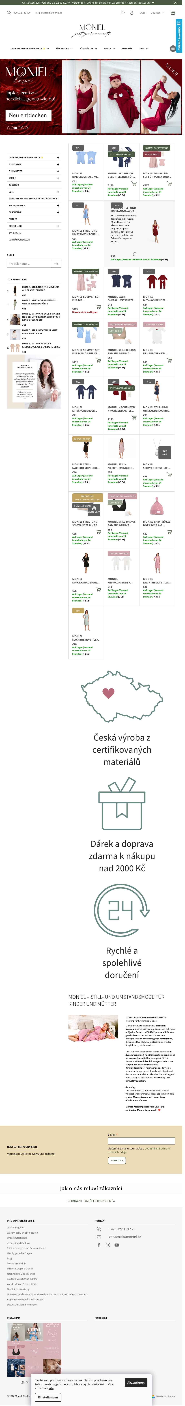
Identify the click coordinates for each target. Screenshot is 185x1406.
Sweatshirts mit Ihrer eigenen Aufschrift (34, 198)
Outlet (13, 219)
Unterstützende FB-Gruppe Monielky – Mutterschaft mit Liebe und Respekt (47, 1294)
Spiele (12, 178)
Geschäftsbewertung (18, 1289)
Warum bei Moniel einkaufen (22, 1232)
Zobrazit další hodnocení (90, 1201)
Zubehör (14, 184)
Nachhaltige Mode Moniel (21, 1273)
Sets (11, 191)
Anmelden (117, 1160)
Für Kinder (15, 164)
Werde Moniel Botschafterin (22, 1284)
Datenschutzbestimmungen (22, 1304)
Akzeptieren (136, 1383)
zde (51, 1388)
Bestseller (15, 226)
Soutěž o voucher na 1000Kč (22, 1278)
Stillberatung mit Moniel (20, 1268)
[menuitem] (29, 48)
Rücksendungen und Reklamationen (26, 1248)
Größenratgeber (15, 1227)
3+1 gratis (15, 232)
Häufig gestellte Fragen (19, 1253)
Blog (9, 1258)
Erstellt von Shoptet (165, 1396)
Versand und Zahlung (18, 1243)
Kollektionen (17, 205)
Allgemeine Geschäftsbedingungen (25, 1299)
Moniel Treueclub (16, 1263)
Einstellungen (48, 1397)
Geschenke (15, 212)
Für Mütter (15, 171)
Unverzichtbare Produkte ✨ (26, 157)
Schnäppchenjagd (19, 239)
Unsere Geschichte (17, 1237)
